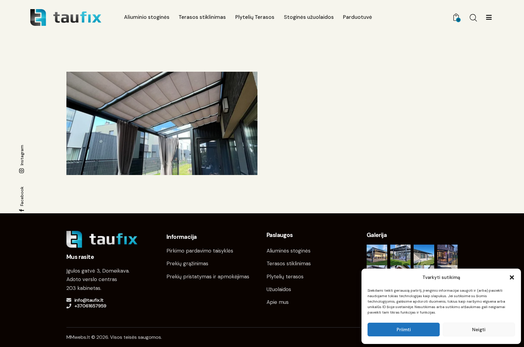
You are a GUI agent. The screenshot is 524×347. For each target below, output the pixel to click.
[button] (512, 277)
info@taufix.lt (88, 300)
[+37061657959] (68, 306)
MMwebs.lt (78, 337)
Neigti (478, 330)
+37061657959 (90, 305)
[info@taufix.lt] (68, 299)
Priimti (404, 330)
